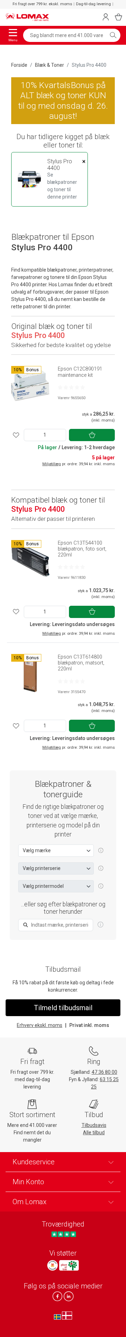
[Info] (100, 925)
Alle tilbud (94, 1132)
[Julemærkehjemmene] (52, 1265)
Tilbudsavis (94, 1125)
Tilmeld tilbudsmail (63, 1008)
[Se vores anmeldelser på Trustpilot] (63, 1234)
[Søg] (113, 35)
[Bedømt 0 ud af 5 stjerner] (71, 387)
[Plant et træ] (69, 1265)
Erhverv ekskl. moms (39, 1025)
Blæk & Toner (49, 65)
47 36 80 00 (104, 1072)
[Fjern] (84, 161)
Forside (19, 65)
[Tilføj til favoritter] (16, 435)
